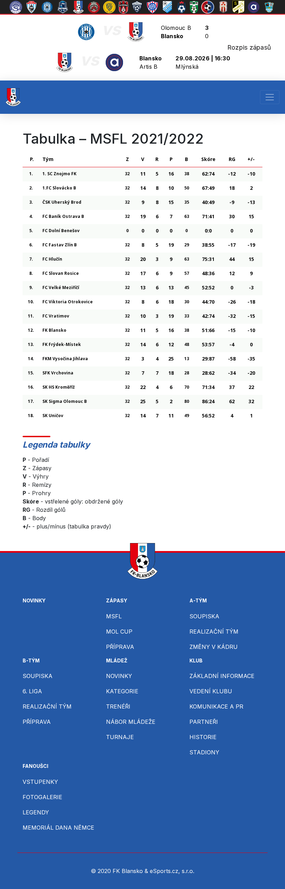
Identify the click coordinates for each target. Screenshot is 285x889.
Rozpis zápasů (249, 47)
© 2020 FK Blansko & (120, 870)
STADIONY (204, 752)
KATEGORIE (122, 691)
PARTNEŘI (203, 721)
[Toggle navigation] (269, 97)
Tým (48, 159)
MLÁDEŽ (116, 660)
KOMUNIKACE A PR (216, 706)
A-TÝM (198, 600)
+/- (251, 159)
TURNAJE (120, 737)
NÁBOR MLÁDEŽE (130, 721)
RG (232, 159)
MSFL (114, 616)
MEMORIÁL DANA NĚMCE (58, 827)
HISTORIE (203, 737)
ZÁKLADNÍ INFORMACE (221, 675)
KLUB (196, 660)
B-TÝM (31, 660)
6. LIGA (32, 691)
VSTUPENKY (40, 781)
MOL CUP (119, 631)
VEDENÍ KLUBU (210, 691)
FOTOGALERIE (42, 797)
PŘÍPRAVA (120, 646)
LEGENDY (36, 812)
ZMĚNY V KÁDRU (213, 646)
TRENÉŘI (118, 706)
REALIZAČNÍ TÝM (213, 631)
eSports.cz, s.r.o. (172, 870)
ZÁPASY (116, 600)
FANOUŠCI (35, 766)
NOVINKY (34, 600)
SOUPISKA (204, 616)
